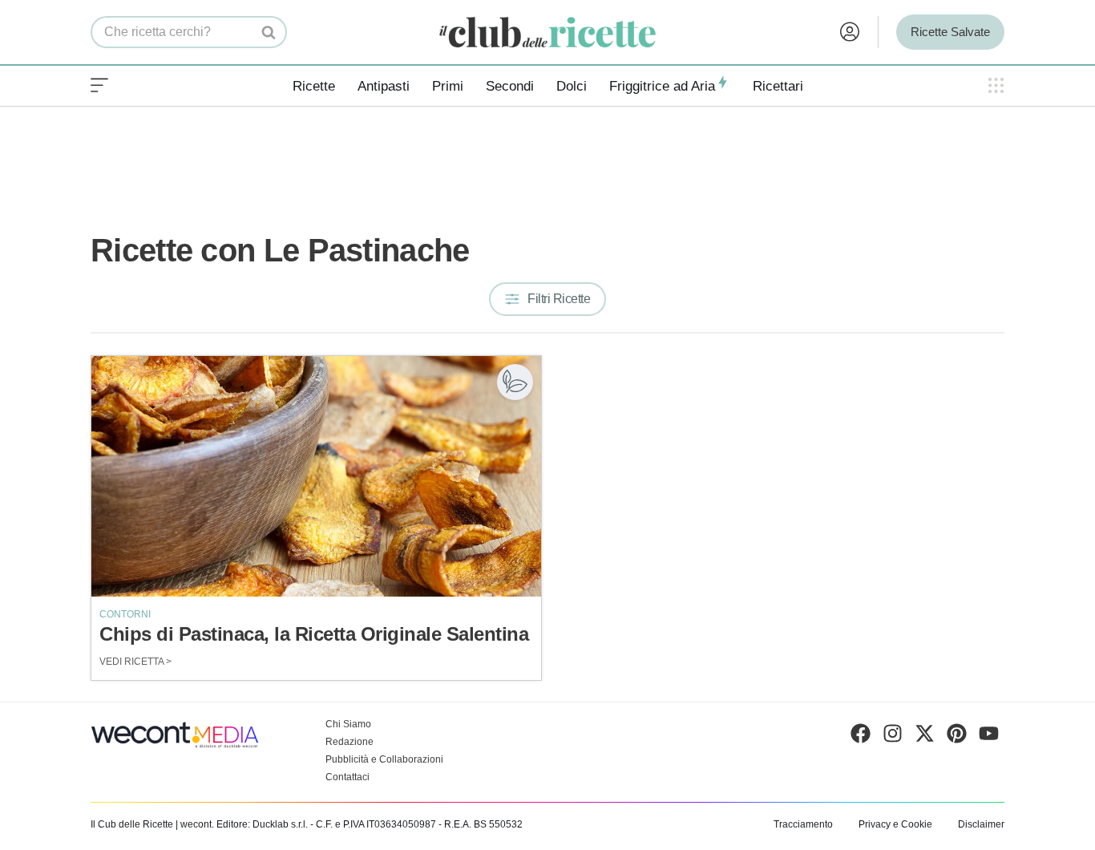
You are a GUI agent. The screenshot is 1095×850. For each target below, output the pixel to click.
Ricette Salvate (950, 31)
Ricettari (778, 86)
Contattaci (347, 777)
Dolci (571, 86)
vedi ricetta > (135, 661)
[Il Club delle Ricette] (547, 32)
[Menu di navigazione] (99, 86)
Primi (447, 86)
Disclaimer (981, 824)
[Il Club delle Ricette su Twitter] (925, 737)
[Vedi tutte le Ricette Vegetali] (515, 382)
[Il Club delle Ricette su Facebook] (861, 737)
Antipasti (384, 86)
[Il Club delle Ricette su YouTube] (989, 737)
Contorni (125, 614)
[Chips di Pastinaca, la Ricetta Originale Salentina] (316, 476)
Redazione (349, 741)
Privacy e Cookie (895, 824)
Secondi (510, 86)
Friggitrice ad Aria (662, 86)
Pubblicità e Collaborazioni (384, 759)
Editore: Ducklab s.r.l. (262, 824)
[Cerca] (269, 32)
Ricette (314, 86)
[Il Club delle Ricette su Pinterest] (957, 737)
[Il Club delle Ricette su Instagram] (893, 737)
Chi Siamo (348, 724)
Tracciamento (803, 824)
